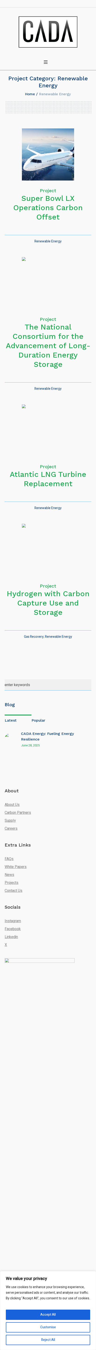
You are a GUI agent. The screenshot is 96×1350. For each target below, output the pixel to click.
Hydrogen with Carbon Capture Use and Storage (48, 603)
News (9, 875)
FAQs (9, 859)
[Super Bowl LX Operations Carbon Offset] (48, 154)
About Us (12, 805)
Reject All (48, 1339)
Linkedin (11, 937)
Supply (10, 820)
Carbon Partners (18, 812)
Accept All (48, 1314)
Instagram (13, 921)
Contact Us (13, 890)
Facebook (13, 929)
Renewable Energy (48, 241)
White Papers (16, 867)
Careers (11, 828)
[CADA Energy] (48, 32)
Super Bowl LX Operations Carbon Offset (48, 207)
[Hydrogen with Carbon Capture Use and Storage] (48, 550)
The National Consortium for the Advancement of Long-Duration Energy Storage (48, 345)
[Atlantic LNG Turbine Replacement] (48, 430)
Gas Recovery (34, 636)
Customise (48, 1327)
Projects (11, 883)
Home (30, 94)
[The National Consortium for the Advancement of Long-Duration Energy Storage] (48, 283)
